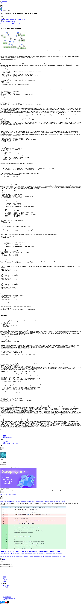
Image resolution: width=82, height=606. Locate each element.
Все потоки (4, 1)
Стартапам (5, 599)
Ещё (4, 559)
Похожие (9, 564)
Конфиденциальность (7, 590)
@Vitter (1, 460)
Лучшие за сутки (4, 564)
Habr (7, 604)
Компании (5, 579)
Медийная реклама (7, 596)
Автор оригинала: (7, 21)
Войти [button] (1, 7)
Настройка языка (4, 603)
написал (9, 503)
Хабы (4, 578)
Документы (5, 588)
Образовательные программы (9, 598)
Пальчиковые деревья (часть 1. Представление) (10, 23)
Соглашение (5, 589)
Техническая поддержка (12, 603)
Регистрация (5, 571)
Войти (4, 570)
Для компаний (6, 587)
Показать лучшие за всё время (6, 566)
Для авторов (5, 586)
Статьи (4, 576)
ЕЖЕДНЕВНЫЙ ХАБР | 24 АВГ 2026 (8, 494)
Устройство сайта (6, 585)
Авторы (4, 580)
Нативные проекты (7, 597)
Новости (4, 577)
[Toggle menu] (0, 1)
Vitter (1, 10)
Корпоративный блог (7, 594)
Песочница (5, 581)
